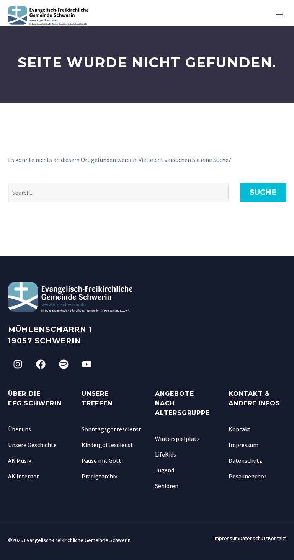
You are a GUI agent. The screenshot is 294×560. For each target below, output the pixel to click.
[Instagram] (17, 364)
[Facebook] (40, 364)
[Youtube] (86, 364)
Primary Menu (279, 16)
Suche (263, 192)
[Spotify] (63, 364)
